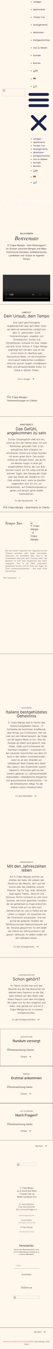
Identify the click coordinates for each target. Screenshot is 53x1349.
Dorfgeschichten (41, 40)
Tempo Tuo (39, 17)
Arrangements (40, 24)
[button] (39, 111)
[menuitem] (41, 71)
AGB (27, 1341)
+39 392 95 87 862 (26, 1232)
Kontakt (37, 55)
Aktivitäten (38, 32)
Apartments (39, 9)
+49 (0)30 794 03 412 (26, 1223)
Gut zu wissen (40, 47)
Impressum (7, 1341)
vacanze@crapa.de (26, 1215)
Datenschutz (19, 1341)
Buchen (37, 63)
